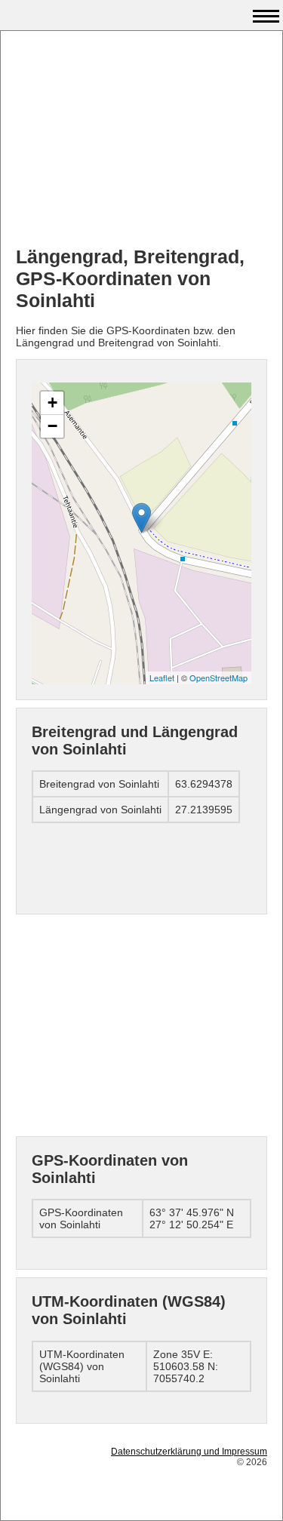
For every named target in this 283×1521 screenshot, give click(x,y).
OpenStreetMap (218, 677)
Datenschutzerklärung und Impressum (189, 1451)
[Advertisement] (141, 140)
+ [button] (52, 402)
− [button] (52, 425)
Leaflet (161, 677)
